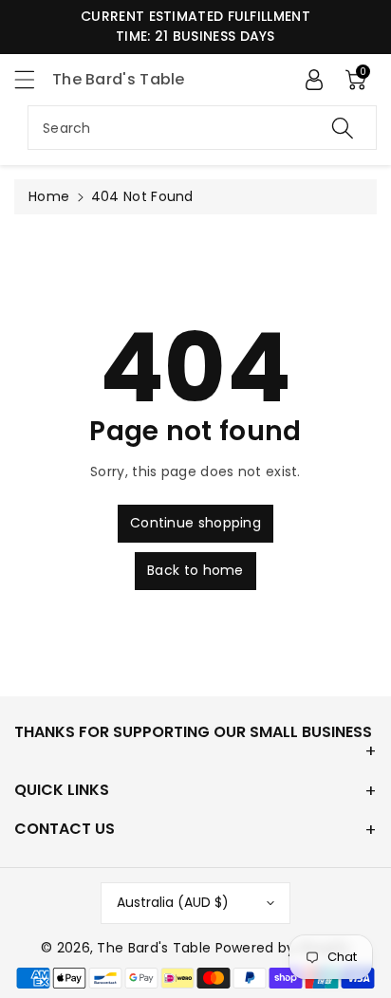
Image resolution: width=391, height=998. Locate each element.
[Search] (342, 127)
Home (48, 196)
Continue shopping (195, 522)
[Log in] (314, 80)
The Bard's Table (154, 947)
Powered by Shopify (282, 947)
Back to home (195, 570)
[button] (33, 79)
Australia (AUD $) (173, 902)
